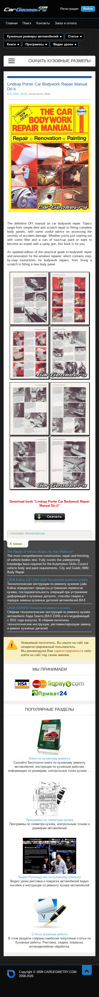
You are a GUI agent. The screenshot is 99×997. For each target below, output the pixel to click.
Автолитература (35, 533)
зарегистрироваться (68, 651)
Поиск (27, 23)
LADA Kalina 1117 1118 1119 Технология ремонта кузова (47, 580)
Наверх (87, 970)
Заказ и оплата (66, 23)
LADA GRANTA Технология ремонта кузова (38, 608)
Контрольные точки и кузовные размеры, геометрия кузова (11, 974)
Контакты (43, 23)
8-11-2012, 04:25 (17, 93)
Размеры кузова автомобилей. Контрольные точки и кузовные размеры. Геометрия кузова (26, 9)
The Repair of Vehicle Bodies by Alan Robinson (40, 551)
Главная (12, 23)
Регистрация (69, 9)
